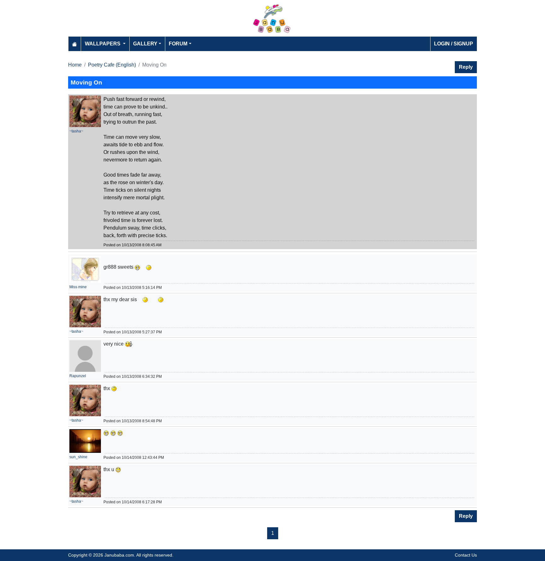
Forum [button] (178, 43)
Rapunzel (77, 376)
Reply (466, 67)
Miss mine (78, 287)
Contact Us (466, 555)
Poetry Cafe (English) (112, 64)
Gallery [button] (145, 43)
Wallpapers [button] (103, 43)
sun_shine (78, 457)
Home (75, 64)
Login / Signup (453, 43)
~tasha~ (76, 131)
